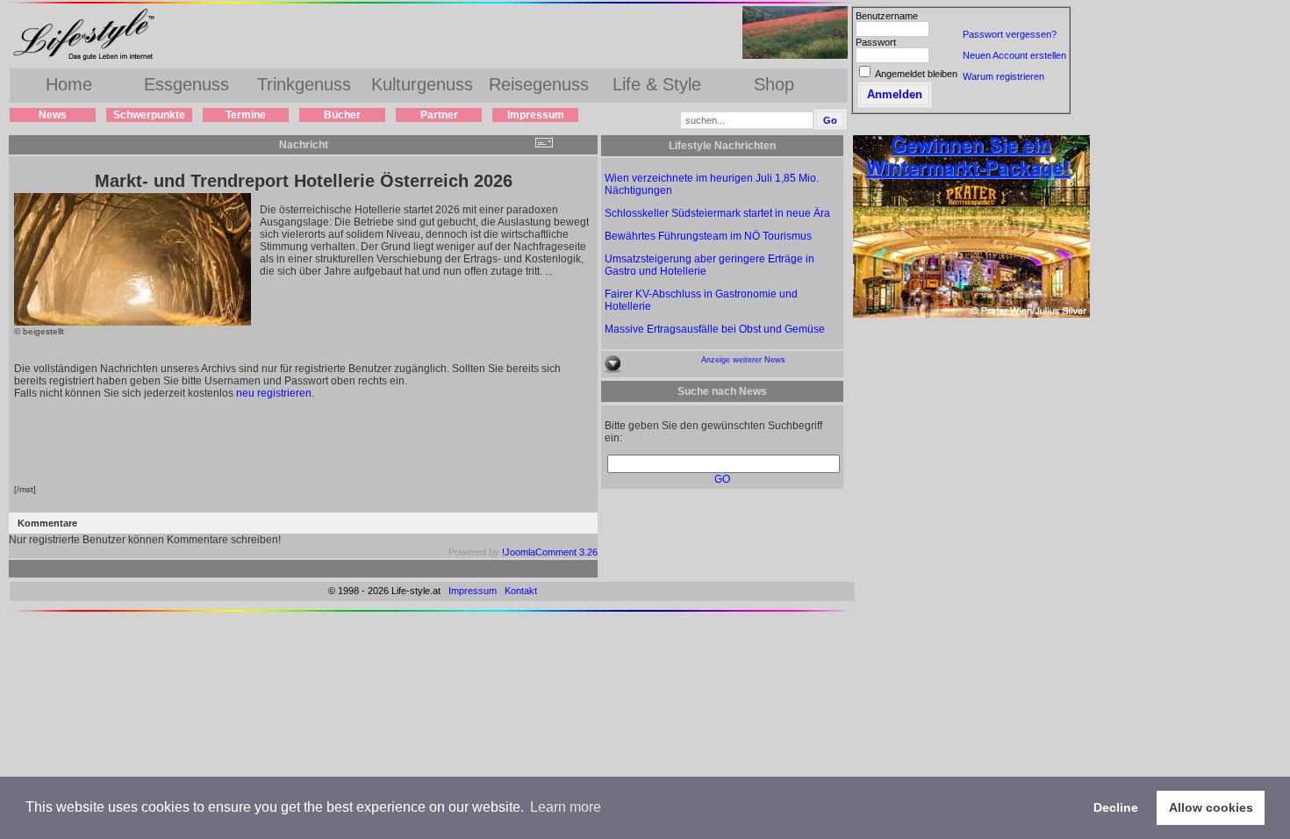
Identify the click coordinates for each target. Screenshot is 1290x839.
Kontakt (521, 590)
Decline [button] (1115, 807)
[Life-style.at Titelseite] (88, 59)
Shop (774, 84)
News (53, 115)
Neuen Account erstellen (1014, 55)
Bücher (342, 115)
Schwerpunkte (149, 115)
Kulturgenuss (422, 84)
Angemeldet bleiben (916, 73)
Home (69, 84)
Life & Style (657, 84)
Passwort (876, 42)
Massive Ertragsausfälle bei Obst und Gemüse (715, 329)
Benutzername (887, 16)
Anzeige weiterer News (743, 359)
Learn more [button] (565, 807)
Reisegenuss (539, 84)
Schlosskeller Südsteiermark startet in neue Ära (717, 213)
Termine (246, 115)
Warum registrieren (1003, 76)
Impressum (535, 115)
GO (722, 479)
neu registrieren (274, 393)
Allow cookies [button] (1211, 807)
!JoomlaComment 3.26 (550, 552)
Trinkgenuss (304, 84)
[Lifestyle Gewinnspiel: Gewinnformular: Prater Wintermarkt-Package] (971, 314)
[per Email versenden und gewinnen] (543, 144)
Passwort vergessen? (1010, 34)
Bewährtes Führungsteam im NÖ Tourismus (708, 236)
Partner (439, 115)
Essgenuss (186, 84)
